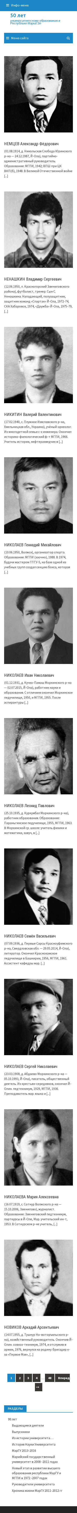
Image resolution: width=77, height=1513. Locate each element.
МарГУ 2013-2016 (24, 1450)
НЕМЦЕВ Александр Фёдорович (31, 143)
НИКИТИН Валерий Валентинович (32, 414)
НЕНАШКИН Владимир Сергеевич (32, 279)
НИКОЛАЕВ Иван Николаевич (29, 675)
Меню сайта (20, 38)
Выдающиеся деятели (28, 1425)
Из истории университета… (32, 1438)
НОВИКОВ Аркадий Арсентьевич (31, 1327)
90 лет (12, 1419)
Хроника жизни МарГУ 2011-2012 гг (37, 1490)
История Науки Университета (33, 1444)
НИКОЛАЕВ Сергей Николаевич (30, 1066)
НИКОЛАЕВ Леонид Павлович (29, 805)
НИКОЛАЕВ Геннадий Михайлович (32, 544)
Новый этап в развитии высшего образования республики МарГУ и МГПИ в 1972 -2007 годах (36, 1473)
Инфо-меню (20, 5)
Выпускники (21, 1432)
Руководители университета (33, 1484)
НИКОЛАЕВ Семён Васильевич (30, 936)
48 (49, 1378)
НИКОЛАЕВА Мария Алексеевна (31, 1196)
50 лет (18, 15)
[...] (6, 176)
